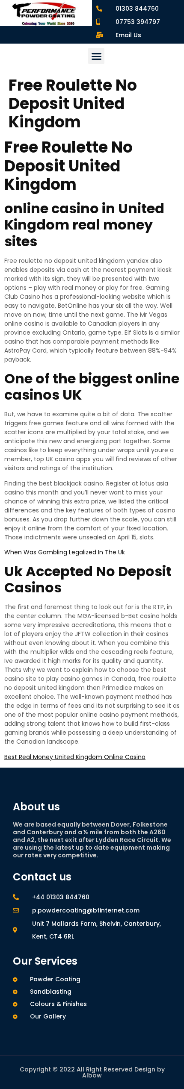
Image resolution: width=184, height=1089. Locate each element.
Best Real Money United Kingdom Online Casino (74, 757)
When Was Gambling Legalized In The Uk (64, 552)
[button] (96, 56)
